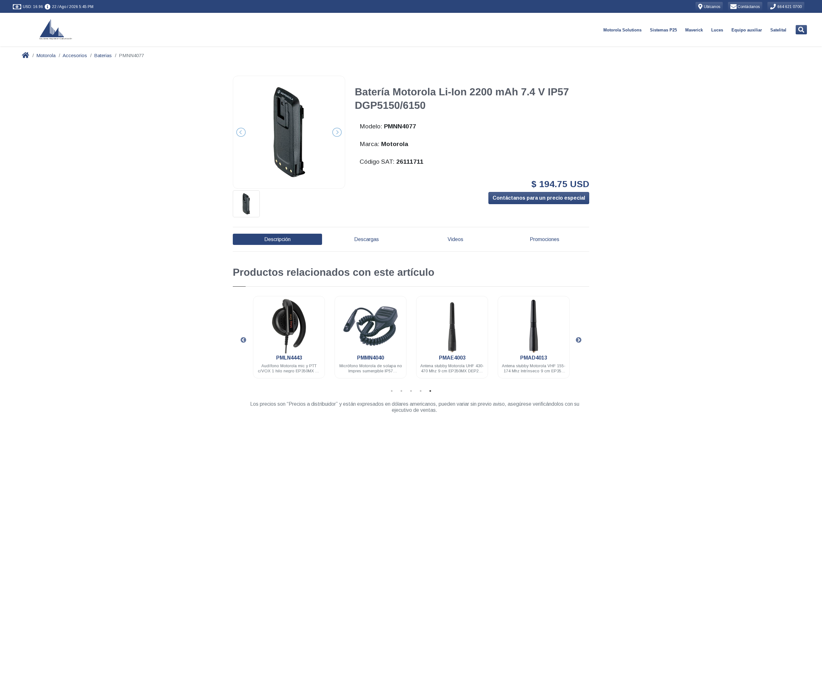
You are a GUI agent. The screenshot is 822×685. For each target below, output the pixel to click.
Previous (243, 340)
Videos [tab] (455, 239)
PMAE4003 (452, 357)
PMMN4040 (370, 357)
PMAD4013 (533, 357)
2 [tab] (401, 391)
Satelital (778, 30)
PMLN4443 (289, 357)
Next (578, 340)
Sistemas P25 (663, 30)
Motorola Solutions (622, 30)
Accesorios (75, 55)
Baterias (103, 55)
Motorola (46, 55)
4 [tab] (420, 391)
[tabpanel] (289, 341)
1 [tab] (392, 391)
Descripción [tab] (277, 239)
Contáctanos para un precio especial (539, 198)
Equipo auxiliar (746, 30)
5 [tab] (430, 391)
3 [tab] (411, 391)
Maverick (694, 30)
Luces (717, 30)
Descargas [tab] (366, 239)
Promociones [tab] (544, 239)
